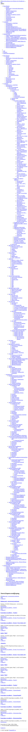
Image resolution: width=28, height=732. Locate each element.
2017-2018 (13, 321)
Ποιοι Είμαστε (6, 55)
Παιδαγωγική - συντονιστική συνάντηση (10, 601)
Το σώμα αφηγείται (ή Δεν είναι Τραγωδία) (21, 164)
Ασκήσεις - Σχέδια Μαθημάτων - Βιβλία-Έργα (16, 569)
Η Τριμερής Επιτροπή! (22, 218)
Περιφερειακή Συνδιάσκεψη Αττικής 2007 (18, 436)
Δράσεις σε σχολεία (15, 370)
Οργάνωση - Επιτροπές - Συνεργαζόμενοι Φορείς (19, 471)
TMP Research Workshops (17, 362)
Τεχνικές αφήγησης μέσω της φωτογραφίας (22, 174)
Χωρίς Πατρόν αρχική (16, 368)
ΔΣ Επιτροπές (9, 63)
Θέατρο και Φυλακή (10, 580)
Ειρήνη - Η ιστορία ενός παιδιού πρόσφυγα (22, 145)
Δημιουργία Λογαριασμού (9, 53)
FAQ (15, 92)
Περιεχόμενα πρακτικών (19, 491)
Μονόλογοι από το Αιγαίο (19, 239)
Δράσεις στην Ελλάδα (16, 290)
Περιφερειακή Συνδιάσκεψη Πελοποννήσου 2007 (15, 447)
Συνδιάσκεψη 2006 (15, 469)
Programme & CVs (15, 530)
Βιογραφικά (14, 443)
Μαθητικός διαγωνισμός (19, 227)
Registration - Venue (15, 534)
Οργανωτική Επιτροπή (19, 440)
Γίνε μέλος (8, 77)
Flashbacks (19, 121)
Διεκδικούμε (8, 80)
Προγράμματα (9, 86)
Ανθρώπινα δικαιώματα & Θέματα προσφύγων (16, 566)
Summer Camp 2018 (18, 334)
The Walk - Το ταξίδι (18, 240)
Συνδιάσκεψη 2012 (15, 403)
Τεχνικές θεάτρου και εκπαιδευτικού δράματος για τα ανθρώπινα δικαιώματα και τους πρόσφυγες (22, 115)
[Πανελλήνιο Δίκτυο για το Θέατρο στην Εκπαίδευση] (12, 1)
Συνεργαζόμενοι (14, 291)
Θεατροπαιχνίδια (17, 305)
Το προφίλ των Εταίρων (16, 262)
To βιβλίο (13, 293)
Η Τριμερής (19, 162)
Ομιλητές (13, 551)
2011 (12, 273)
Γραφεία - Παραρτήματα (11, 60)
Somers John (8, 82)
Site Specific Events (15, 535)
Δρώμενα (13, 401)
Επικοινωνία (14, 244)
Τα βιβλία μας (9, 564)
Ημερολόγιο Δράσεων (16, 261)
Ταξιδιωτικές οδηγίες (18, 409)
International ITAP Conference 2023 (16, 527)
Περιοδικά (11, 574)
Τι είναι (13, 255)
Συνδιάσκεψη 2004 (15, 487)
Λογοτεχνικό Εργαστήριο (14, 276)
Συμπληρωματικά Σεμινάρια (17, 520)
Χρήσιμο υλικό (14, 98)
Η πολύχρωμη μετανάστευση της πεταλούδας (21, 231)
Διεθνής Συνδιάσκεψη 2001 (15, 513)
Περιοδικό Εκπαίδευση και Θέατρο (13, 558)
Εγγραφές (13, 394)
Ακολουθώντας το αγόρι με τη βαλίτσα (22, 167)
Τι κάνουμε (5, 83)
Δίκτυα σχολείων (20, 200)
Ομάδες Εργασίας (10, 61)
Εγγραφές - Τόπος (15, 541)
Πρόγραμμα (14, 395)
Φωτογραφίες (14, 266)
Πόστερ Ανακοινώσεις (16, 501)
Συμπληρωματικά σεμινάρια (17, 499)
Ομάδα (15, 94)
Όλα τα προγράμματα (13, 87)
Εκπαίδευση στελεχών (19, 222)
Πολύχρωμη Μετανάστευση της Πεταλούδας (21, 203)
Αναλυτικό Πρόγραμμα (16, 441)
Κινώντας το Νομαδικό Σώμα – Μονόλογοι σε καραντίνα (22, 152)
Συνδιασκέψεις (9, 374)
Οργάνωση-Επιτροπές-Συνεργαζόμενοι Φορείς (19, 388)
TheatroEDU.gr (12, 730)
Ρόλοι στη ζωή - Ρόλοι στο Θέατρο (16, 581)
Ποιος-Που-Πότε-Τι (18, 544)
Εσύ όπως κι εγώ (18, 324)
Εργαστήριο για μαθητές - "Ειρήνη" (9, 612)
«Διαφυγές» (3, 643)
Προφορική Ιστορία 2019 (16, 377)
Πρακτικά (13, 525)
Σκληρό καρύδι (20, 161)
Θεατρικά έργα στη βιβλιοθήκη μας (16, 572)
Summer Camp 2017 (18, 335)
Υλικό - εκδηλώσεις (15, 257)
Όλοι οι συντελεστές (18, 475)
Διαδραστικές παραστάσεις (20, 228)
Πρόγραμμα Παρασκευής (19, 478)
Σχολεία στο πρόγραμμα (19, 97)
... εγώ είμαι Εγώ (20, 149)
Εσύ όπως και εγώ (18, 314)
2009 (12, 286)
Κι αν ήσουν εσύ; (12, 88)
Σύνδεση (5, 52)
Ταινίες (10, 576)
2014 (12, 269)
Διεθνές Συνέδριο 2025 (14, 536)
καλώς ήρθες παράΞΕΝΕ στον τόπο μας (22, 171)
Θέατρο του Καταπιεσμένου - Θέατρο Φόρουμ (16, 562)
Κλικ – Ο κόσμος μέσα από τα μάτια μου (22, 119)
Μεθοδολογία (14, 256)
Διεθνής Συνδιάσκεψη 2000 (15, 521)
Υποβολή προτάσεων (16, 383)
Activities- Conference (16, 357)
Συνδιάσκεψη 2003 (15, 503)
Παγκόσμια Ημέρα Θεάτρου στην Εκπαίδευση (16, 559)
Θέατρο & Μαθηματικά (11, 585)
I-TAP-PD (11, 353)
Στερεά (10, 66)
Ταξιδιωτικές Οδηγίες (19, 392)
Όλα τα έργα (14, 278)
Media (15, 93)
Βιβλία (10, 575)
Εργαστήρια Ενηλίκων (19, 316)
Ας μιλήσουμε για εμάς (19, 306)
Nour (18, 122)
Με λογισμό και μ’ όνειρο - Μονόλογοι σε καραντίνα (22, 128)
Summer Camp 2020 (18, 331)
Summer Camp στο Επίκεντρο (17, 330)
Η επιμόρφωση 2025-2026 (20, 243)
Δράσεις (13, 99)
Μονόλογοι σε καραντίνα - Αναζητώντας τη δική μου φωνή (21, 133)
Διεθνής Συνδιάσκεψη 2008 (15, 425)
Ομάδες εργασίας (15, 415)
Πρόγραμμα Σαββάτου (19, 479)
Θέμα (12, 378)
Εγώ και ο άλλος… (21, 105)
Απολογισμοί (17, 95)
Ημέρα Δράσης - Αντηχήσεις (17, 352)
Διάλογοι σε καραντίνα (19, 241)
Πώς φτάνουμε (17, 542)
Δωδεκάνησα (11, 74)
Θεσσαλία (11, 69)
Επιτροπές (16, 451)
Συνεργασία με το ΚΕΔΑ (16, 297)
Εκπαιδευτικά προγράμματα (20, 329)
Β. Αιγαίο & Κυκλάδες (14, 75)
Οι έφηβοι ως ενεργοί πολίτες (20, 308)
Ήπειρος (10, 70)
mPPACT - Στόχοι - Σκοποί (17, 260)
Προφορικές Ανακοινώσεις (17, 400)
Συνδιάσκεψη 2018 (15, 385)
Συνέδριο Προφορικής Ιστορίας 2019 (17, 375)
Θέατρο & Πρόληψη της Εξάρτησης (13, 583)
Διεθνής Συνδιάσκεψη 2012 (15, 402)
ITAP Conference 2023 (16, 529)
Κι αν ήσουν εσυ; (15, 89)
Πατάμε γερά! (20, 106)
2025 (10, 560)
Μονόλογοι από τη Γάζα (14, 288)
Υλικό (12, 265)
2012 (12, 272)
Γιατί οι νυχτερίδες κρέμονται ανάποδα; (21, 196)
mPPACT (11, 258)
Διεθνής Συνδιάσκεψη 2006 (15, 468)
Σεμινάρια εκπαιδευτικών (19, 100)
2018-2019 (13, 311)
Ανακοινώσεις (9, 81)
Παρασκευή (16, 546)
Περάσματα (19, 182)
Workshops (13, 531)
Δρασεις (13, 249)
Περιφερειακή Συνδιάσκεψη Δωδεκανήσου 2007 (17, 460)
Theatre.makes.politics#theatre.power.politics (18, 358)
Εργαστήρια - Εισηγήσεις (16, 464)
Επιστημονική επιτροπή (19, 406)
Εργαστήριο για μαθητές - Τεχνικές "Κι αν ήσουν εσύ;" (13, 622)
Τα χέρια (19, 168)
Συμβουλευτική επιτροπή (16, 424)
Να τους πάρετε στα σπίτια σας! (21, 234)
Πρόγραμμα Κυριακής (19, 480)
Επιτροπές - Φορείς (15, 540)
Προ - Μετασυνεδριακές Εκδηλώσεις (16, 483)
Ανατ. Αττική (14, 299)
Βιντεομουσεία (12, 267)
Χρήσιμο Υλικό (6, 565)
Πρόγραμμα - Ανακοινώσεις (17, 379)
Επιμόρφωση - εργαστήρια (12, 84)
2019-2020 (13, 304)
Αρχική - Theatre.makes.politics (18, 359)
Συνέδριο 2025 (14, 537)
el (4, 51)
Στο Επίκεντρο (12, 301)
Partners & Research (15, 356)
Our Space (16, 237)
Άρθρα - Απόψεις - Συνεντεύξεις (13, 568)
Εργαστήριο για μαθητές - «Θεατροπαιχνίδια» (11, 718)
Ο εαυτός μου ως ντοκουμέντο (20, 125)
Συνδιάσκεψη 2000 (15, 523)
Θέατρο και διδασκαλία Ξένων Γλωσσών (15, 582)
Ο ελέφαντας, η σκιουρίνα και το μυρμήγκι (20, 191)
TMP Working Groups (16, 363)
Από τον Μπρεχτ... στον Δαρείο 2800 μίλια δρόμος (22, 142)
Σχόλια (15, 474)
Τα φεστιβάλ (14, 251)
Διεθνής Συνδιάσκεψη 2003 (15, 502)
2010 (12, 274)
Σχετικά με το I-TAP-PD (16, 355)
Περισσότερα (3, 606)
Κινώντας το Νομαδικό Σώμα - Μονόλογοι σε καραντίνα (22, 210)
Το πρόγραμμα (14, 248)
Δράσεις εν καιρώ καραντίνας (20, 310)
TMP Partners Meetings (16, 361)
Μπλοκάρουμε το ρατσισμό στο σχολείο (22, 155)
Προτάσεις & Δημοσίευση (19, 538)
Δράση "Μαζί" (4, 633)
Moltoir (10, 366)
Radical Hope (12, 252)
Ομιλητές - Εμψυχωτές (19, 390)
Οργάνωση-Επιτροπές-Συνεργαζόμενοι (19, 430)
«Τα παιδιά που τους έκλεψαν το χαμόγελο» (22, 220)
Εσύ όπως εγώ (12, 294)
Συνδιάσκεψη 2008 (15, 426)
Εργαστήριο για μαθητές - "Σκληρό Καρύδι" (11, 695)
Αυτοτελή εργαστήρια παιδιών (20, 307)
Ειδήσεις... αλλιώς (21, 123)
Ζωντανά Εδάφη (20, 217)
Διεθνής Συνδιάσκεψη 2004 (15, 486)
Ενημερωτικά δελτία (10, 78)
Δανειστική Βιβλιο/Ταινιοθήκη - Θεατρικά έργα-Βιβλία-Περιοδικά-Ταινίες (16, 571)
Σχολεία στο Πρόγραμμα (16, 263)
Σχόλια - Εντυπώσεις (15, 351)
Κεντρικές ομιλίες (15, 398)
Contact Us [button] (3, 727)
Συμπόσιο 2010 (14, 422)
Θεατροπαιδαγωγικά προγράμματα (18, 318)
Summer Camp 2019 (18, 333)
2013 (12, 271)
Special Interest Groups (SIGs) (18, 532)
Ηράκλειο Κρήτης (15, 300)
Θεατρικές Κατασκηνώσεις (12, 557)
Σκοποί (7, 56)
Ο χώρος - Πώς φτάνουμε (19, 473)
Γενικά (15, 405)
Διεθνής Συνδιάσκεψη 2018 (15, 384)
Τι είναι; (13, 91)
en (1, 2)
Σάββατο (16, 547)
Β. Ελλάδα (11, 67)
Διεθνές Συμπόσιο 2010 (14, 420)
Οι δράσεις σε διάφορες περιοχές (13, 64)
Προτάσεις (16, 391)
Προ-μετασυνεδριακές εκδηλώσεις (19, 435)
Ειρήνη (18, 188)
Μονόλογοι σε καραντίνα (19, 238)
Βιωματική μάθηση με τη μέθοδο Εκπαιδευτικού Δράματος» (22, 109)
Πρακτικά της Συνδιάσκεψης (20, 507)
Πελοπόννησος (12, 71)
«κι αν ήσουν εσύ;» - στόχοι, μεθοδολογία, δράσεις (21, 103)
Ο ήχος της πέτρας (21, 156)
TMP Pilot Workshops (16, 364)
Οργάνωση (13, 254)
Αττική (10, 65)
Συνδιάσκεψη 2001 (15, 514)
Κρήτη (10, 72)
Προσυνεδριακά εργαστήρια (20, 414)
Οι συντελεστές (14, 350)
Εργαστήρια (14, 380)
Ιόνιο (10, 76)
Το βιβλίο (13, 250)
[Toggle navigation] (25, 1)
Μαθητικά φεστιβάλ (10, 563)
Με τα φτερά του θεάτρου (19, 313)
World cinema (20, 157)
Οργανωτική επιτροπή (19, 407)
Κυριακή (16, 548)
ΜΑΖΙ (15, 226)
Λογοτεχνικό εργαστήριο (16, 277)
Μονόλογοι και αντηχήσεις (20, 139)
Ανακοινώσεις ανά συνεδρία (20, 553)
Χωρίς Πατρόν (12, 367)
